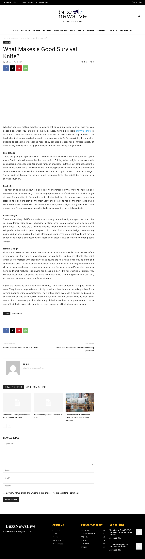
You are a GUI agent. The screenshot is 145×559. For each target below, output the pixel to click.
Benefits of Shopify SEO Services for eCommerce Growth (120, 532)
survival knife (17, 313)
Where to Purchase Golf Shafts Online (21, 347)
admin (8, 62)
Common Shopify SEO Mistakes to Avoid (119, 545)
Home (5, 38)
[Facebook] (6, 68)
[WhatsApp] (25, 68)
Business (14, 38)
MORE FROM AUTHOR (36, 387)
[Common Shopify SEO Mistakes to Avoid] (48, 402)
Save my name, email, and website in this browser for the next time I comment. (42, 493)
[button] (138, 15)
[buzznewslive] (72, 14)
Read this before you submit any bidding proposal (75, 349)
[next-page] (9, 426)
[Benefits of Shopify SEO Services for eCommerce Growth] (17, 402)
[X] (12, 68)
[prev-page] (5, 426)
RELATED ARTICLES (14, 387)
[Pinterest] (19, 68)
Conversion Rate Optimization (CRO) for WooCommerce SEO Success (78, 417)
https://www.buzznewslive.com (34, 368)
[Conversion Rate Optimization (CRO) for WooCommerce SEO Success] (80, 402)
